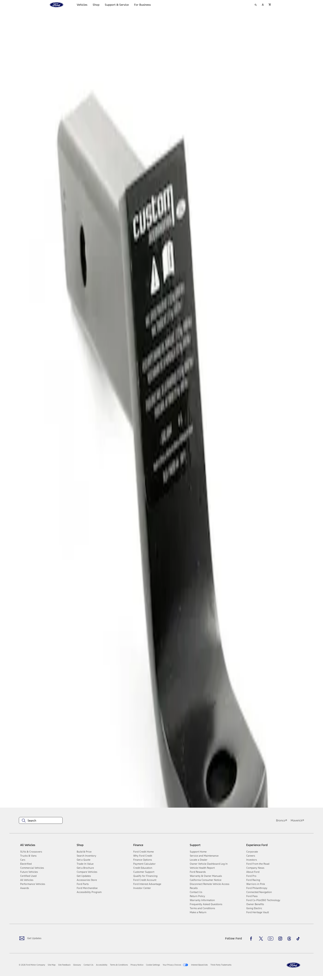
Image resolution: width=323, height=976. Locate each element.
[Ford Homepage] (293, 965)
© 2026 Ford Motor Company (32, 965)
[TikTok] (298, 939)
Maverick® (297, 820)
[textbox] (41, 820)
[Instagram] (280, 939)
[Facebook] (252, 939)
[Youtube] (270, 939)
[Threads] (289, 939)
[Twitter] (261, 939)
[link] (52, 965)
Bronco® (281, 820)
